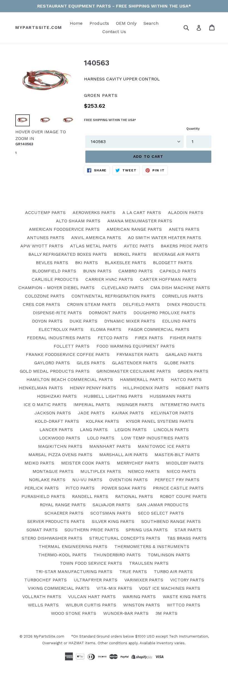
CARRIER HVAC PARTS (109, 279)
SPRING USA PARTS (147, 529)
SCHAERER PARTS (63, 513)
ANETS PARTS (184, 229)
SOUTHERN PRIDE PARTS (92, 529)
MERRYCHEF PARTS (138, 463)
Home (76, 23)
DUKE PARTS (83, 321)
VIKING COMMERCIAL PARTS (59, 588)
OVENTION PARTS (128, 479)
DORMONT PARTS (108, 312)
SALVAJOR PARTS (111, 504)
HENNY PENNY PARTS (93, 387)
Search (150, 23)
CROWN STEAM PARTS (91, 304)
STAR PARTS (188, 529)
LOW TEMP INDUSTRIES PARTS (155, 438)
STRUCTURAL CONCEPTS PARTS (124, 538)
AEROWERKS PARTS (94, 212)
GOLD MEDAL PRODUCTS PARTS (55, 371)
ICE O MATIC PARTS (45, 404)
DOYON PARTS (47, 321)
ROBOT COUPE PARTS (183, 496)
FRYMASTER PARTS (137, 354)
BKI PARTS (86, 262)
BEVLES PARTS (52, 262)
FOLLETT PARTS (72, 346)
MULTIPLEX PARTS (100, 471)
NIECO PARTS (181, 471)
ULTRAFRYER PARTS (95, 579)
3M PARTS (166, 613)
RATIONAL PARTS (134, 496)
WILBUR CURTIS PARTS (91, 605)
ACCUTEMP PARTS (45, 212)
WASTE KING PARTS (184, 596)
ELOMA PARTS (105, 329)
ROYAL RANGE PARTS (63, 504)
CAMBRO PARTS (135, 271)
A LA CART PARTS (141, 212)
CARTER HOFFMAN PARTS (168, 279)
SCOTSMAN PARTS (110, 513)
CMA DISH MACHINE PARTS (180, 287)
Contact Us (114, 31)
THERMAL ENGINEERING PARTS (73, 546)
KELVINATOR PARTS (172, 413)
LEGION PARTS (131, 429)
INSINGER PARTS (135, 404)
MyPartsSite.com (38, 27)
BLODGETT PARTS (172, 262)
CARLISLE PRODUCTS (55, 279)
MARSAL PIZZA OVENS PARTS (60, 454)
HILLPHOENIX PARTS (145, 387)
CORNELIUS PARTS (182, 296)
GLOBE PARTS (179, 362)
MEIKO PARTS (39, 463)
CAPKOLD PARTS (178, 271)
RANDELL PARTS (90, 496)
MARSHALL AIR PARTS (123, 454)
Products (99, 23)
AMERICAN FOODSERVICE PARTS (64, 229)
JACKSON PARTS (52, 413)
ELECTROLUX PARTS (61, 329)
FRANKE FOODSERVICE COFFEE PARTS (68, 354)
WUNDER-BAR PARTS (125, 613)
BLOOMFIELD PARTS (54, 271)
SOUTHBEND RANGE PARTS (171, 521)
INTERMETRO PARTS (182, 404)
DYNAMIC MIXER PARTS (129, 321)
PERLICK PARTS (41, 488)
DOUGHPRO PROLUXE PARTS (164, 312)
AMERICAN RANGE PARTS (134, 229)
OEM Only (126, 23)
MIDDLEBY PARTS (185, 463)
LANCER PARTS (56, 429)
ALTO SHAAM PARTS (78, 220)
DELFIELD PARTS (141, 304)
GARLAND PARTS (183, 354)
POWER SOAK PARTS (123, 488)
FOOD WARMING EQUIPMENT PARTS (135, 346)
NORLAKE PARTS (47, 479)
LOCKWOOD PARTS (59, 438)
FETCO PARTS (113, 337)
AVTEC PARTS (139, 246)
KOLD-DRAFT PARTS (57, 421)
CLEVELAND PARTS (122, 287)
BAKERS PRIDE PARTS (184, 246)
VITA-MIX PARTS (114, 588)
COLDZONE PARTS (45, 296)
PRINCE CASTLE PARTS (178, 488)
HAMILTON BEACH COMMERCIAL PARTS (69, 379)
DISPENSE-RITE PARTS (57, 312)
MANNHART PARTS (110, 446)
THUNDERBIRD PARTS (117, 554)
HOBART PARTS (192, 387)
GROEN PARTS (193, 371)
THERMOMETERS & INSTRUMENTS (151, 546)
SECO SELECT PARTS (161, 513)
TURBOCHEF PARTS (45, 579)
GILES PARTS (91, 362)
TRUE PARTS (133, 571)
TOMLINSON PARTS (169, 554)
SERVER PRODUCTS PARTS (56, 521)
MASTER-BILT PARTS (177, 454)
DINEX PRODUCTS (186, 304)
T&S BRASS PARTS (187, 538)
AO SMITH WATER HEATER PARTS (164, 237)
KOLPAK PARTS (102, 421)
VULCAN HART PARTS (92, 596)
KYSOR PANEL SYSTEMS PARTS (160, 421)
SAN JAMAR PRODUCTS (162, 504)
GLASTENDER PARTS (134, 362)
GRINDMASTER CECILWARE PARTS (133, 371)
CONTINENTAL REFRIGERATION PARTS (113, 296)
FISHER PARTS (185, 337)
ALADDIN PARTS (185, 212)
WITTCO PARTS (183, 605)
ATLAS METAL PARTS (93, 246)
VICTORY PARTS (187, 579)
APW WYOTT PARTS (41, 246)
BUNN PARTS (97, 271)
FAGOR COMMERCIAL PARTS (158, 329)
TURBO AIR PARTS (173, 571)
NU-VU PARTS (87, 479)
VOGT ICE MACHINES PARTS (169, 588)
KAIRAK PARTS (128, 413)
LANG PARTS (94, 429)
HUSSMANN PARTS (170, 396)
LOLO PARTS (100, 438)
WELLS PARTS (43, 605)
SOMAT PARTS (42, 529)
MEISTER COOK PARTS (85, 463)
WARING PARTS (139, 596)
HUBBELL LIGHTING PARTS (113, 396)
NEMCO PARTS (144, 471)
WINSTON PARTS (141, 605)
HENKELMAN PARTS (41, 387)
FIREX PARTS (149, 337)
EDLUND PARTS (179, 321)
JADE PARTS (91, 413)
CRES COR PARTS (41, 304)
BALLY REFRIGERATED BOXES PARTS (67, 254)
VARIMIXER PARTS (143, 579)
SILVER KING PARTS (113, 521)
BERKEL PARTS (130, 254)
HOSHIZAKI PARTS (57, 396)
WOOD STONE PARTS (73, 613)
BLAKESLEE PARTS (125, 262)
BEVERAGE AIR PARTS (176, 254)
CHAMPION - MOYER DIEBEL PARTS (56, 287)
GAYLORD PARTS (52, 362)
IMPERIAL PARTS (91, 404)
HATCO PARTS (186, 379)
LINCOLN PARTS (171, 429)
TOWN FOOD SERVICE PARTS (91, 563)
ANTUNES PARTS (45, 237)
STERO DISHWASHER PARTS (52, 538)
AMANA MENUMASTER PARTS (139, 220)
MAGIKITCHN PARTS (60, 446)
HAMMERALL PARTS (142, 379)
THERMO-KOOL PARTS (62, 554)
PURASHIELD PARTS (43, 496)
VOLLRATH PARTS (41, 596)
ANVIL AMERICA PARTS (96, 237)
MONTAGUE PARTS (53, 471)
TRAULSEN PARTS (148, 563)
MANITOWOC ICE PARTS (164, 446)
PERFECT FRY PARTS (177, 479)
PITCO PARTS (80, 488)
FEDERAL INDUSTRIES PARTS (59, 337)
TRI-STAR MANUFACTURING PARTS (74, 571)
